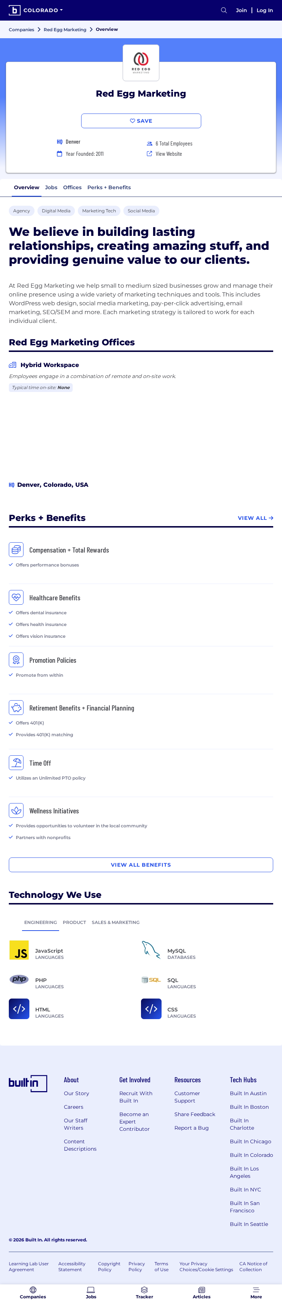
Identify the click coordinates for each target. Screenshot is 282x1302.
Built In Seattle (249, 1224)
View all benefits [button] (141, 865)
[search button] (224, 10)
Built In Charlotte (242, 1124)
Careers (73, 1107)
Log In (265, 10)
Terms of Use (162, 1266)
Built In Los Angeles (244, 1172)
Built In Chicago (250, 1141)
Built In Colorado (251, 1155)
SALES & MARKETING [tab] (116, 922)
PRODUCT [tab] (74, 922)
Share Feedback (194, 1114)
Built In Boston (249, 1107)
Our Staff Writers (75, 1124)
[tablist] (141, 922)
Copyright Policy (109, 1266)
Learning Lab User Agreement (29, 1266)
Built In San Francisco (245, 1207)
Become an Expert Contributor (134, 1121)
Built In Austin (248, 1093)
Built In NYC (245, 1189)
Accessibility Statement (72, 1266)
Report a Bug (191, 1128)
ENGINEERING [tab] (40, 922)
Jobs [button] (51, 187)
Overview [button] (26, 187)
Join (241, 10)
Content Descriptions (80, 1145)
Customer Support (187, 1097)
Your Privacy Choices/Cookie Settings (206, 1266)
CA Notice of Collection (253, 1266)
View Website (169, 153)
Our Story (76, 1093)
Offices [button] (72, 187)
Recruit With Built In (135, 1097)
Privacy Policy (137, 1266)
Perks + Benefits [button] (109, 187)
